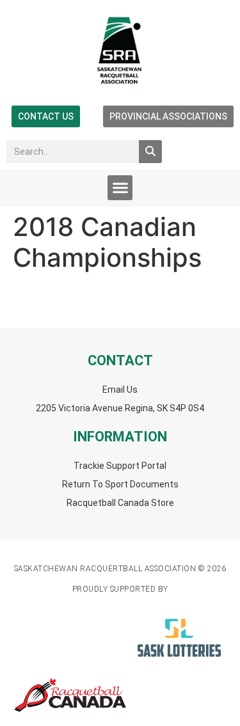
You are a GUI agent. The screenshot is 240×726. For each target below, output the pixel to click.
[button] (120, 187)
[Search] (150, 151)
